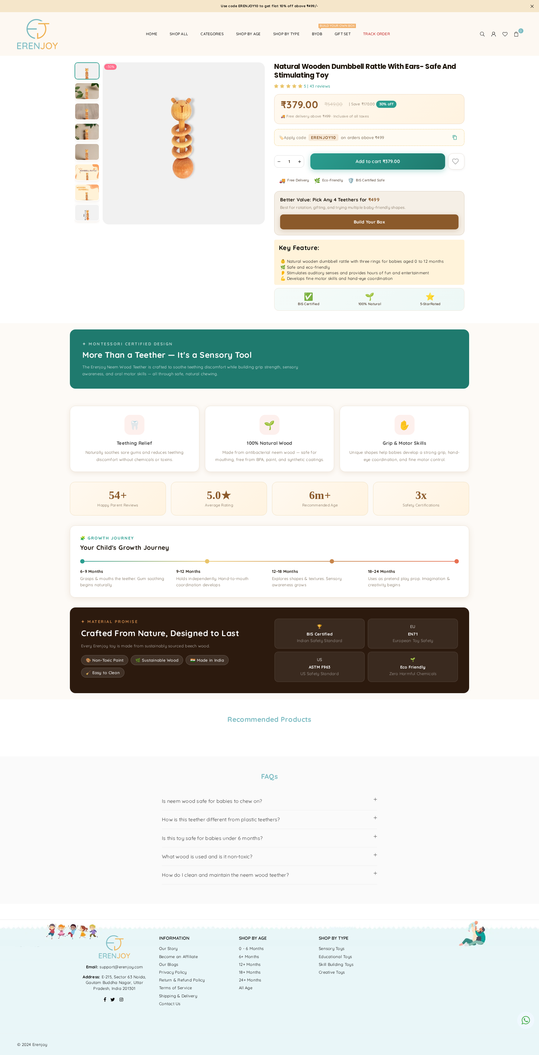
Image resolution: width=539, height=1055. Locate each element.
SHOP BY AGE (248, 33)
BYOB (319, 31)
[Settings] (493, 34)
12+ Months (250, 964)
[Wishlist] (505, 34)
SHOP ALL (179, 33)
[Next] (256, 143)
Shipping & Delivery (178, 995)
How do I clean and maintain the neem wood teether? (225, 875)
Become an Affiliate (178, 956)
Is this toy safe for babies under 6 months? (212, 838)
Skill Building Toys (336, 964)
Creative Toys (332, 972)
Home (151, 33)
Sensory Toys (331, 948)
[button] (516, 34)
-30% (110, 67)
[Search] (482, 34)
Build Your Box (369, 222)
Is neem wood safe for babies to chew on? (212, 801)
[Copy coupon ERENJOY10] (455, 137)
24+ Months (250, 979)
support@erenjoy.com (120, 966)
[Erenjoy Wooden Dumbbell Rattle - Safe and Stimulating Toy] (87, 75)
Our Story (168, 948)
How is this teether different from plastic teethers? (221, 819)
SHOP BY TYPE (286, 33)
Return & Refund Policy (182, 979)
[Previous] (111, 143)
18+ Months (250, 972)
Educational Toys (335, 956)
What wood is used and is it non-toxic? (207, 856)
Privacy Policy (173, 972)
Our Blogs (168, 964)
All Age (245, 987)
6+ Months (249, 956)
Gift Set (343, 33)
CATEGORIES (212, 33)
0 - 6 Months (251, 948)
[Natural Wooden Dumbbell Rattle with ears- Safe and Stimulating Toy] (87, 95)
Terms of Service (175, 987)
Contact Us (170, 1003)
